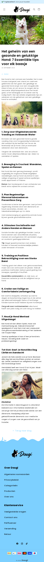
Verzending (10, 528)
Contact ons (10, 517)
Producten (9, 491)
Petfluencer (10, 523)
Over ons (9, 496)
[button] (4, 9)
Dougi (25, 560)
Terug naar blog (23, 430)
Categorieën (11, 485)
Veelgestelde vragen (15, 511)
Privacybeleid (11, 480)
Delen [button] (6, 74)
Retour (7, 534)
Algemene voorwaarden (17, 474)
